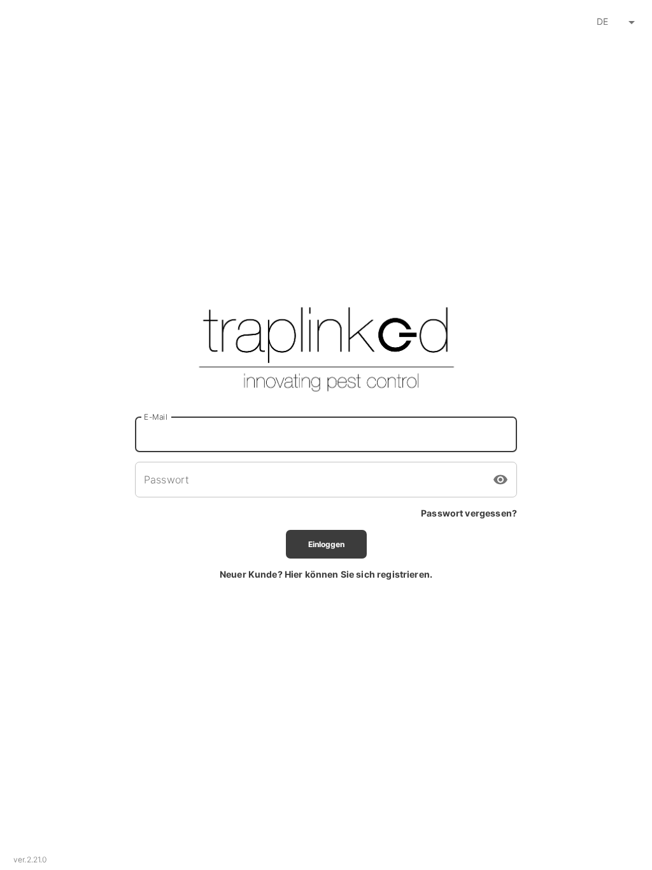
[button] (613, 22)
